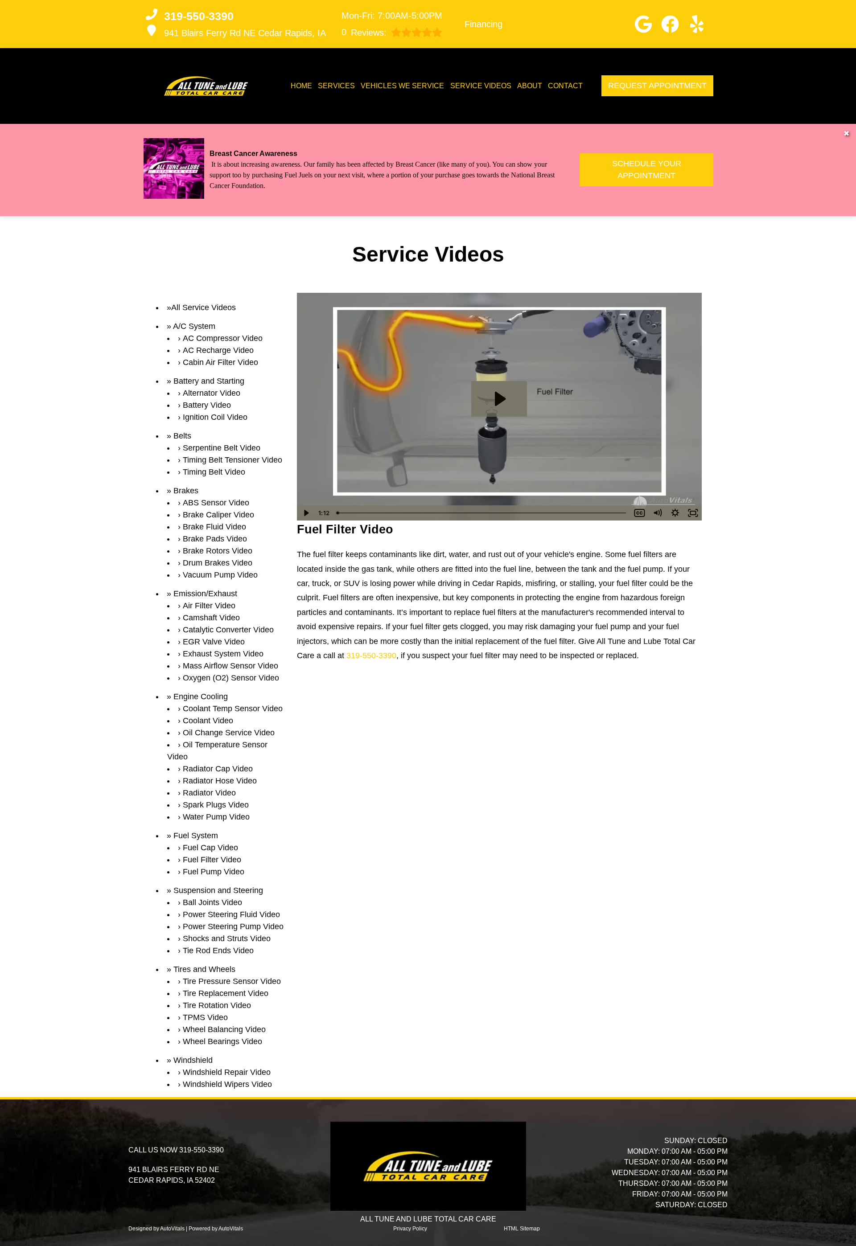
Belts (182, 435)
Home (301, 86)
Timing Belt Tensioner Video (232, 459)
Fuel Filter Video (212, 859)
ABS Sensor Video (216, 502)
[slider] (482, 513)
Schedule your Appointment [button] (646, 169)
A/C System (194, 326)
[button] (643, 24)
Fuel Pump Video (213, 871)
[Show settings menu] (675, 513)
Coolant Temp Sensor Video (233, 708)
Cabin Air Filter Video (220, 362)
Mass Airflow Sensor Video (230, 665)
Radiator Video (209, 792)
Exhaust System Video (223, 653)
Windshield (193, 1060)
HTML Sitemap (522, 1229)
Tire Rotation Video (217, 1005)
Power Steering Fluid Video (231, 914)
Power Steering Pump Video (233, 926)
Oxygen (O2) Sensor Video (231, 677)
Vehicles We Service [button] (402, 86)
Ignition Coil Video (215, 417)
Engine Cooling (200, 696)
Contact (565, 86)
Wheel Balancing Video (224, 1029)
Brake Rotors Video (217, 550)
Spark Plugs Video (216, 804)
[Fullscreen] (693, 513)
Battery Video (207, 405)
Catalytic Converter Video (228, 629)
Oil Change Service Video (229, 732)
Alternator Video (211, 393)
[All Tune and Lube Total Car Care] (206, 86)
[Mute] (657, 513)
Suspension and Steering (218, 890)
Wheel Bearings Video (222, 1041)
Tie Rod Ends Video (218, 950)
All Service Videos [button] (203, 307)
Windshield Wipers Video (227, 1084)
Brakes (185, 490)
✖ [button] (846, 133)
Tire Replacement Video (225, 993)
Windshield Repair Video (227, 1072)
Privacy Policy (410, 1229)
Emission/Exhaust (205, 593)
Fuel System (195, 835)
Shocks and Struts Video (227, 938)
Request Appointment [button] (657, 85)
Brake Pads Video (215, 538)
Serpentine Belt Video (221, 447)
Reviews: (364, 32)
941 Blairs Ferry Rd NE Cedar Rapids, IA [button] (245, 33)
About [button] (529, 86)
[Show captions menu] (639, 513)
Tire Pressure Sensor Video (232, 981)
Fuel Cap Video (210, 847)
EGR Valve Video (214, 641)
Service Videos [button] (480, 86)
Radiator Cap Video (218, 768)
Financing (483, 24)
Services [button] (336, 86)
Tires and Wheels (204, 969)
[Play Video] (306, 513)
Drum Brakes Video (217, 562)
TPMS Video (205, 1017)
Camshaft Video (211, 617)
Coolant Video (208, 720)
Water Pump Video (216, 816)
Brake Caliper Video (218, 514)
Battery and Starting (208, 381)
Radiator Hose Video (220, 780)
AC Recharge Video (218, 350)
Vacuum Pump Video (220, 574)
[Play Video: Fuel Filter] (499, 399)
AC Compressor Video (223, 338)
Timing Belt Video (214, 471)
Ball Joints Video (212, 902)
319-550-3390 (371, 655)
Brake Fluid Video (214, 526)
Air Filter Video (209, 605)
